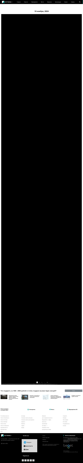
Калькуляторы (45, 441)
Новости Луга (3, 423)
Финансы (23, 423)
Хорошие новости (4, 427)
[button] (73, 391)
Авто (2, 431)
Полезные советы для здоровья (27, 419)
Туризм (22, 425)
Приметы (23, 421)
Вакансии (49, 2)
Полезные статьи (45, 427)
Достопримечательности (47, 417)
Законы (73, 2)
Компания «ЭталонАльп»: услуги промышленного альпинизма (35, 396)
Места (42, 2)
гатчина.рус (65, 438)
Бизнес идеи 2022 (46, 437)
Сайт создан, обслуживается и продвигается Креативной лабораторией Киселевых (51, 445)
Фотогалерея (65, 419)
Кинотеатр (44, 421)
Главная (19, 2)
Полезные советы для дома (26, 417)
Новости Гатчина (4, 419)
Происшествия (4, 429)
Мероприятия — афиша (46, 419)
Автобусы (44, 425)
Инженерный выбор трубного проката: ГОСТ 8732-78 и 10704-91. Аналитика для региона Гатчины (13, 397)
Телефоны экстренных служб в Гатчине (76, 396)
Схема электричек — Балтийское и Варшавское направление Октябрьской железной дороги (56, 397)
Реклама (64, 417)
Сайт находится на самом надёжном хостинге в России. (70, 451)
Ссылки (64, 425)
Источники (65, 421)
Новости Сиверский (5, 425)
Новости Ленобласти (5, 417)
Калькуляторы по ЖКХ (46, 429)
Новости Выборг (4, 421)
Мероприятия (34, 2)
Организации (58, 2)
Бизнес (66, 2)
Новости (26, 2)
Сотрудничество (66, 423)
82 (47, 382)
